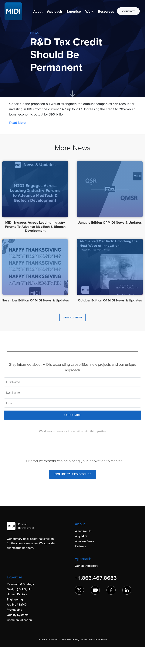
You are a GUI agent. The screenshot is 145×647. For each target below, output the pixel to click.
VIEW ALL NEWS (72, 317)
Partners (80, 546)
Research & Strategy (20, 584)
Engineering (15, 599)
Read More (17, 123)
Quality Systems (18, 614)
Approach (54, 11)
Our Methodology (86, 565)
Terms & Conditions (97, 639)
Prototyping (14, 609)
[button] (38, 11)
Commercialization (19, 620)
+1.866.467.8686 (96, 578)
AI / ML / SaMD (16, 604)
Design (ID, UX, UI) (19, 589)
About (37, 11)
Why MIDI (81, 536)
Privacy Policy (79, 639)
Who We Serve (84, 541)
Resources (106, 11)
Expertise (73, 11)
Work (89, 11)
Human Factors (17, 594)
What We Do (83, 531)
